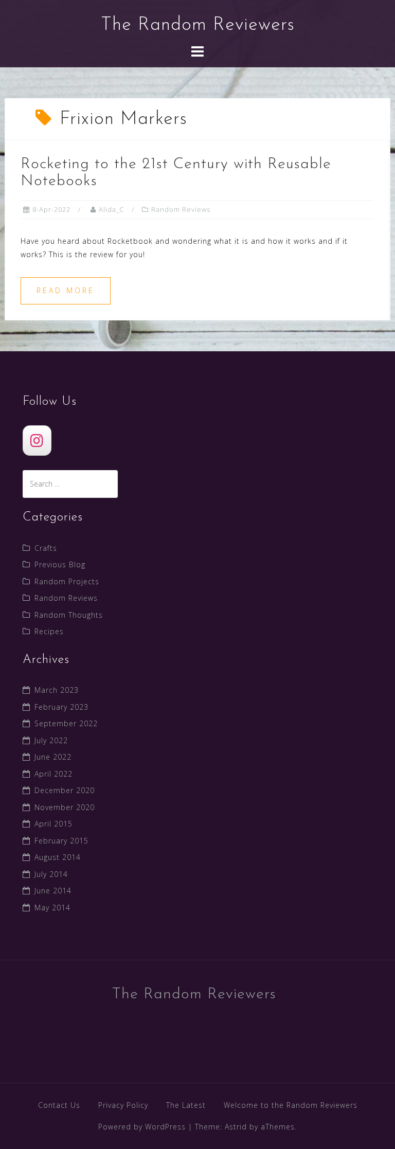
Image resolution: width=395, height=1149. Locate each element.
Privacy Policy (123, 1105)
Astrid (236, 1127)
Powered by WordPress (142, 1127)
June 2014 (52, 890)
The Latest (186, 1105)
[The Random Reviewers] (37, 440)
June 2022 (52, 757)
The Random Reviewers (198, 25)
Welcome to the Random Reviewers (290, 1105)
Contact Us (59, 1105)
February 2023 (61, 707)
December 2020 (64, 790)
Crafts (45, 548)
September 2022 (66, 723)
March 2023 (56, 690)
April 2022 (53, 774)
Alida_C (111, 209)
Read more (66, 290)
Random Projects (66, 581)
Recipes (49, 631)
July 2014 (51, 874)
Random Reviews (180, 209)
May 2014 (52, 907)
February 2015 (61, 841)
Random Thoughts (68, 615)
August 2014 (57, 857)
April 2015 (53, 824)
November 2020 (64, 807)
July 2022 (51, 740)
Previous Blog (59, 564)
